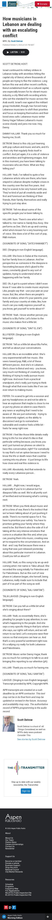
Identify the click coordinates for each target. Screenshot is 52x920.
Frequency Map (11, 889)
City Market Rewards (14, 872)
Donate (43, 4)
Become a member (13, 861)
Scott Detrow (17, 41)
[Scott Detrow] (9, 724)
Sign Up (26, 790)
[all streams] (48, 916)
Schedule (9, 884)
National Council (12, 870)
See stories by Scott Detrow (31, 739)
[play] (4, 916)
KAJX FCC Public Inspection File (18, 893)
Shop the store (11, 868)
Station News (11, 842)
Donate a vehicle (12, 863)
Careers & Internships (14, 844)
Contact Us (10, 847)
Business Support (12, 865)
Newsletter (10, 849)
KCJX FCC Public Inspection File (18, 895)
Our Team (9, 840)
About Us (9, 838)
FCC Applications (12, 891)
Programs (9, 887)
